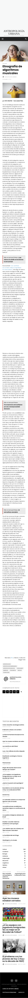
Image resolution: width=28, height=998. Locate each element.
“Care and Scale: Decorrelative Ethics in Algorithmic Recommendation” (12, 267)
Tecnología (6, 672)
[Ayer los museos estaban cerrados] (14, 887)
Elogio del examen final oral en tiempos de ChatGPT (12, 768)
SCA (12, 657)
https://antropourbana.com (15, 681)
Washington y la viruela (10, 840)
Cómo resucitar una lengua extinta (13, 725)
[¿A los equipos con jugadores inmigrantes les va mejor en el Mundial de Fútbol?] (14, 914)
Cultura (5, 63)
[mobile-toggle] (2, 39)
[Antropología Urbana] (3, 77)
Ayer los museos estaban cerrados (13, 741)
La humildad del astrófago (11, 835)
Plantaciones (7, 763)
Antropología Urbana (11, 76)
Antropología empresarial (10, 666)
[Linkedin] (10, 691)
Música (20, 670)
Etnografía (13, 670)
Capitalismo (20, 668)
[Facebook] (4, 691)
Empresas (5, 670)
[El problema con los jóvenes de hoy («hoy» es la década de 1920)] (14, 946)
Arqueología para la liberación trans (20, 874)
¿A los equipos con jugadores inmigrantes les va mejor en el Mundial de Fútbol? (12, 776)
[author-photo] (4, 904)
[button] (26, 39)
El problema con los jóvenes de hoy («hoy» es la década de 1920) (13, 789)
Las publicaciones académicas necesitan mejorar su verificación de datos (14, 808)
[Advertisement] (14, 15)
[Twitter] (7, 691)
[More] (21, 691)
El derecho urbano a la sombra (12, 730)
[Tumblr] (17, 691)
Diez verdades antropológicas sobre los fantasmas (7, 876)
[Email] (14, 691)
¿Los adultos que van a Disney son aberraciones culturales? (13, 829)
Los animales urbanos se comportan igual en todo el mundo (14, 800)
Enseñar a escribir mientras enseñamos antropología (11, 823)
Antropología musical (9, 668)
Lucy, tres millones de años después (14, 751)
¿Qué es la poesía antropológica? (13, 783)
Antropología (6, 664)
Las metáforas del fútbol (10, 746)
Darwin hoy (6, 795)
